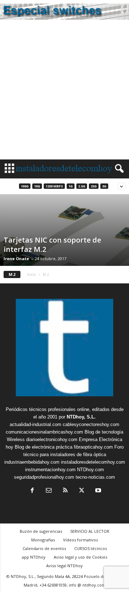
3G (104, 186)
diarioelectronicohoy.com (51, 439)
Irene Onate (16, 258)
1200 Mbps (54, 186)
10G (37, 186)
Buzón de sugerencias (41, 531)
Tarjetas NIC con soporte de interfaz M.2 (52, 244)
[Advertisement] (64, 91)
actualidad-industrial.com (35, 424)
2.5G (81, 186)
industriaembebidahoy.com (31, 462)
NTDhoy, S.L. (81, 417)
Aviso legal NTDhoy (64, 565)
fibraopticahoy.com (93, 447)
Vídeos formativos (80, 539)
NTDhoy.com (90, 469)
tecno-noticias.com (95, 477)
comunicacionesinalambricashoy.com (44, 432)
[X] (81, 491)
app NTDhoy (34, 557)
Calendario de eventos (44, 548)
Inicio (31, 274)
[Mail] (48, 491)
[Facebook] (32, 491)
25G (94, 186)
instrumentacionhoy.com (50, 469)
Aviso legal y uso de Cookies (80, 557)
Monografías (43, 539)
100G (25, 186)
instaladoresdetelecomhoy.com (93, 462)
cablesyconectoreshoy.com (91, 424)
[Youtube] (97, 491)
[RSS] (65, 491)
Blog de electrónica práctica (43, 447)
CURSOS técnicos (90, 548)
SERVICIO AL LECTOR (89, 531)
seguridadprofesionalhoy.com (44, 477)
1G (70, 186)
